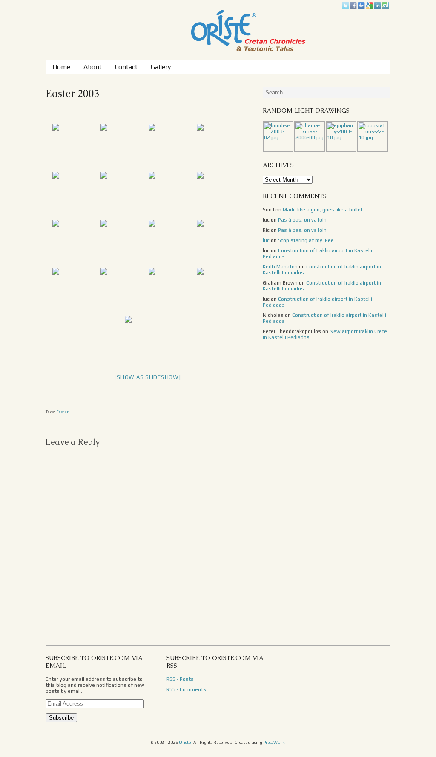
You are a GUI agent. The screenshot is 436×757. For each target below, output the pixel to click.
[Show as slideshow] (148, 377)
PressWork (273, 742)
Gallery (161, 67)
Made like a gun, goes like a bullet (323, 210)
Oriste (185, 742)
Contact (126, 67)
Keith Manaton (280, 267)
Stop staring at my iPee (306, 240)
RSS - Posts (180, 679)
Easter (62, 412)
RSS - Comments (186, 689)
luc (266, 240)
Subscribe (61, 717)
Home (61, 67)
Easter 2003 (73, 93)
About (92, 67)
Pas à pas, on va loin (302, 220)
